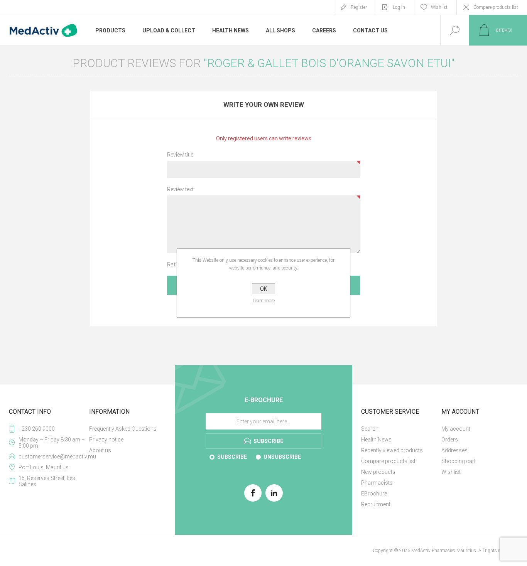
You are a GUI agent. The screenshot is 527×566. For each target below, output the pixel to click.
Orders (449, 439)
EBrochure (374, 493)
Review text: (181, 189)
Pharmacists (377, 483)
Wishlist (451, 472)
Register (359, 7)
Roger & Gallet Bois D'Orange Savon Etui (329, 63)
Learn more (264, 300)
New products (378, 472)
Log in (399, 7)
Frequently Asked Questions (123, 429)
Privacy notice (106, 439)
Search (369, 429)
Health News (376, 439)
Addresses (454, 450)
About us (100, 450)
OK (263, 289)
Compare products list (495, 7)
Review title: (180, 155)
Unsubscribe (282, 457)
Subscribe (232, 457)
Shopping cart (458, 461)
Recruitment (375, 504)
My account (455, 429)
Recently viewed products (392, 450)
